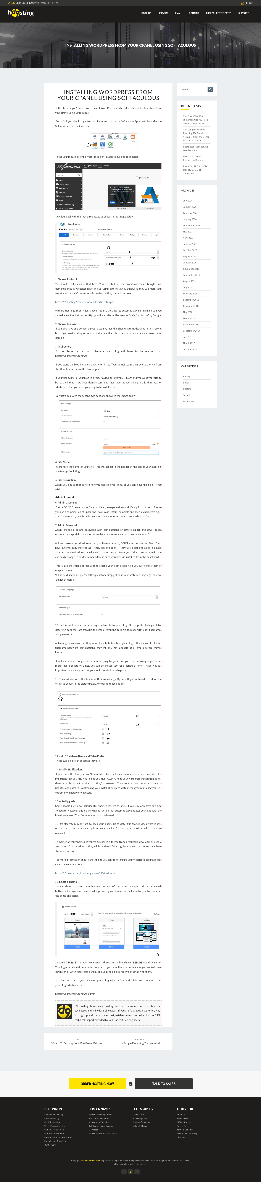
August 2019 (189, 281)
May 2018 (187, 312)
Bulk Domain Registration (100, 1118)
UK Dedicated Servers (54, 1133)
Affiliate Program (184, 1122)
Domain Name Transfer (99, 1122)
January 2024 (190, 219)
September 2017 (191, 330)
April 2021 (188, 237)
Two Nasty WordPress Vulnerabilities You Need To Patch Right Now (195, 120)
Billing (186, 376)
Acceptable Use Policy (187, 1133)
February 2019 (190, 293)
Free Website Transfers (55, 1141)
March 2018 (189, 318)
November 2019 (191, 268)
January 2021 (190, 243)
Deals (186, 382)
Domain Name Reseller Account (103, 1133)
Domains (194, 13)
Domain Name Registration (101, 1114)
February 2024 (190, 212)
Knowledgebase (140, 1118)
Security (187, 394)
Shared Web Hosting (53, 1114)
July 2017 (188, 336)
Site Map (181, 1137)
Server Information (141, 1122)
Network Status (140, 1126)
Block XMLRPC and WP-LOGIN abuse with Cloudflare (195, 170)
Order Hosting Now (97, 1083)
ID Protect (93, 1129)
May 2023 (187, 231)
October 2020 (190, 250)
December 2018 (191, 299)
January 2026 (190, 206)
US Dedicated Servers (54, 1129)
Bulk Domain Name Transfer (101, 1126)
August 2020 (189, 256)
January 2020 (190, 262)
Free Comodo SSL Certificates (58, 1137)
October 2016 (190, 349)
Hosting (146, 13)
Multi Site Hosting (52, 1122)
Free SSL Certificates (218, 13)
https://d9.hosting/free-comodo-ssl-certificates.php (84, 302)
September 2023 (191, 225)
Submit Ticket (139, 1114)
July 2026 (188, 200)
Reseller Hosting (51, 1118)
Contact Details (140, 1164)
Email (178, 13)
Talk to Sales (164, 1083)
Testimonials (182, 1118)
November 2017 (191, 324)
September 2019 (191, 274)
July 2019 (188, 287)
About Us (181, 1114)
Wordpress (188, 401)
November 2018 (191, 305)
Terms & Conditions (186, 1129)
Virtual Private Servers (54, 1126)
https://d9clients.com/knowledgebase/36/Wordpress (85, 873)
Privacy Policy (183, 1126)
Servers (163, 13)
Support (243, 13)
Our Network (50, 1144)
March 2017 (189, 343)
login (249, 3)
